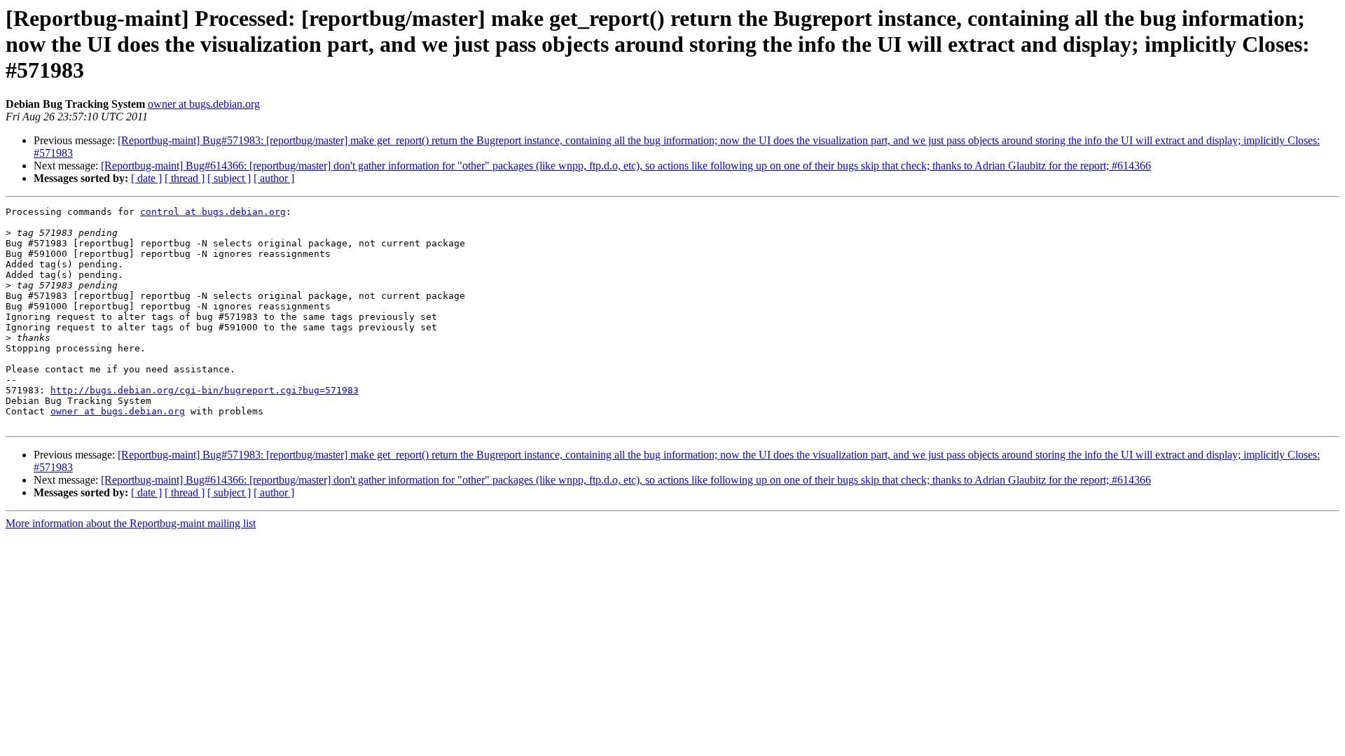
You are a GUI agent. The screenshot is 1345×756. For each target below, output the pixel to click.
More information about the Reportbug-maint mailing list (131, 523)
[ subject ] (229, 178)
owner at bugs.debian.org (204, 104)
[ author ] (274, 178)
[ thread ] (185, 178)
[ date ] (146, 178)
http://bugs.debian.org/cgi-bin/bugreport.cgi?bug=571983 (204, 390)
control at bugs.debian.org (213, 211)
